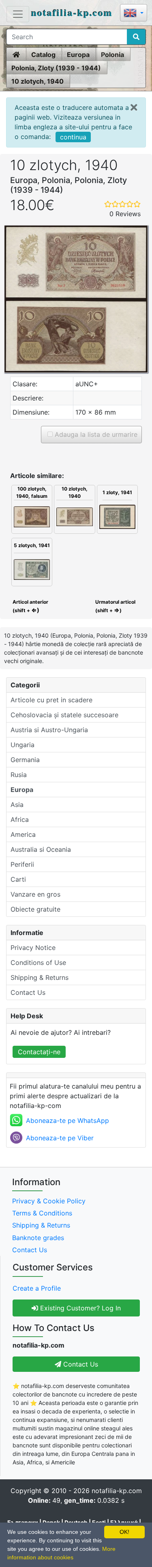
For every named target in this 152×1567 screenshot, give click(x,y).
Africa (20, 819)
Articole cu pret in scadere (51, 700)
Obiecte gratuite (35, 909)
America (23, 834)
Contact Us (28, 992)
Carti (18, 879)
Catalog (43, 55)
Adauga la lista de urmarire (95, 434)
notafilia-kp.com (72, 12)
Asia (17, 804)
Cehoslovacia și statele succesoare (64, 715)
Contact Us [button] (79, 1364)
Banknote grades (38, 1238)
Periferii (22, 864)
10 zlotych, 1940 (37, 81)
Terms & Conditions (42, 1213)
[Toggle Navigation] (17, 14)
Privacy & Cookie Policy (49, 1201)
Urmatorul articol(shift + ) (115, 606)
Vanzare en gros (35, 894)
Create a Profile (37, 1288)
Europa (78, 55)
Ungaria (22, 745)
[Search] (136, 36)
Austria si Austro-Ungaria (49, 730)
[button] (133, 13)
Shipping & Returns (40, 977)
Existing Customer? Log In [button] (79, 1308)
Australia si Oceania (41, 849)
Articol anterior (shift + (29, 606)
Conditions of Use (38, 962)
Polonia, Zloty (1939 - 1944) (56, 68)
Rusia (19, 775)
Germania (25, 760)
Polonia (112, 55)
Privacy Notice (33, 948)
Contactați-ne (39, 1052)
